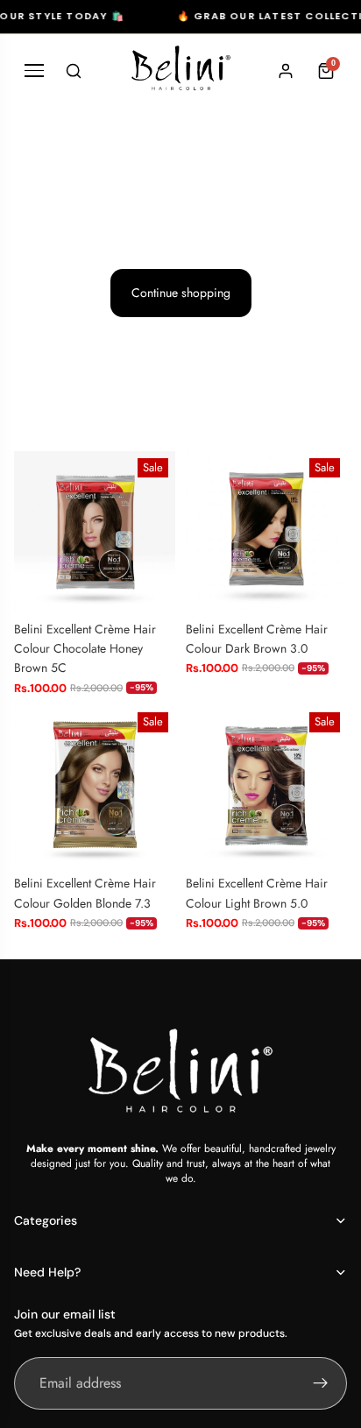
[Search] (73, 70)
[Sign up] (320, 1383)
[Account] (285, 70)
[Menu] (34, 70)
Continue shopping (180, 292)
